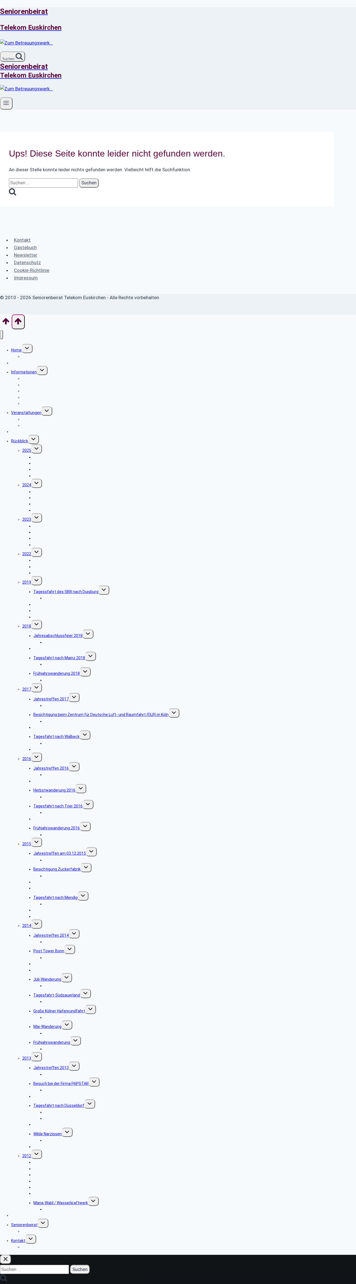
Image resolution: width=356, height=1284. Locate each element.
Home (16, 350)
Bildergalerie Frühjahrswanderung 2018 (79, 680)
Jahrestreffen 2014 (51, 935)
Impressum (26, 278)
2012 (26, 1156)
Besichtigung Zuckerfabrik (57, 869)
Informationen (24, 372)
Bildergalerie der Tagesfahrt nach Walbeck (82, 743)
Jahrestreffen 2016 (51, 768)
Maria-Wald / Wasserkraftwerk (60, 1203)
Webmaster (32, 1247)
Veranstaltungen (26, 412)
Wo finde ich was (37, 356)
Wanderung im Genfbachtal (57, 1193)
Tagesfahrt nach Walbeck (56, 736)
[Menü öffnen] (6, 103)
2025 (26, 450)
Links (15, 1215)
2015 (26, 844)
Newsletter (25, 255)
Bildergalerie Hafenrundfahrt (69, 1017)
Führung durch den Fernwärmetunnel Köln (70, 544)
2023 (26, 519)
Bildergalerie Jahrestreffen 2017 (73, 705)
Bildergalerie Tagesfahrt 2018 (71, 664)
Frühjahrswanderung (51, 476)
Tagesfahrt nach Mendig (55, 897)
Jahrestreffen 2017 (51, 699)
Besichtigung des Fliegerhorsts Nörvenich (70, 510)
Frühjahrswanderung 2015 (56, 916)
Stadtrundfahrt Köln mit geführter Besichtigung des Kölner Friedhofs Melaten (102, 469)
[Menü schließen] (1, 334)
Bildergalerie (55, 1209)
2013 (26, 1058)
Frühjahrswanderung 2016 (56, 828)
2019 (26, 582)
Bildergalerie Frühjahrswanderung (74, 834)
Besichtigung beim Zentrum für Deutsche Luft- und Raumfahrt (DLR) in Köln (101, 714)
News (16, 363)
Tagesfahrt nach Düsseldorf (58, 1105)
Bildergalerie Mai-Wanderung (69, 1033)
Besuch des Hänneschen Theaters (64, 648)
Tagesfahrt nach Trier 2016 (58, 806)
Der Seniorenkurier (27, 431)
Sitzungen (31, 1231)
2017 (26, 689)
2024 (26, 485)
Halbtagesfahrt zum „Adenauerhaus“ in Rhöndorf (77, 573)
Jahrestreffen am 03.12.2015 (59, 853)
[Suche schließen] (5, 1259)
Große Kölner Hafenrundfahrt (59, 1011)
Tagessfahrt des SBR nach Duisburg (65, 591)
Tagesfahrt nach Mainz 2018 (59, 658)
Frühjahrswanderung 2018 (56, 673)
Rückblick (19, 441)
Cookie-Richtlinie (31, 270)
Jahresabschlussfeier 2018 (58, 635)
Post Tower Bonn (48, 951)
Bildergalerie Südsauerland (68, 1001)
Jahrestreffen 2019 (51, 617)
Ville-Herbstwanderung (53, 1096)
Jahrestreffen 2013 (51, 1067)
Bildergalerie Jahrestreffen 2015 (73, 860)
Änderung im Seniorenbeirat (58, 1146)
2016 (26, 759)
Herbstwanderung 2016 (54, 790)
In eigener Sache (37, 403)
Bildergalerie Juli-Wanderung (69, 985)
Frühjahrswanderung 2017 (56, 749)
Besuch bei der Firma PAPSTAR (61, 1083)
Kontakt (22, 240)
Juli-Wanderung (47, 979)
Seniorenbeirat (24, 1225)
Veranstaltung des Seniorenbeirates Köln (59, 419)
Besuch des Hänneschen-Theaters (64, 888)
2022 (26, 554)
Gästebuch (25, 247)
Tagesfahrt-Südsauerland (56, 995)
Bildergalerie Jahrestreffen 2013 (73, 1074)
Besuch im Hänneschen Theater (62, 1124)
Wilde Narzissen (47, 1134)
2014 (26, 925)
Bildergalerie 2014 (60, 942)
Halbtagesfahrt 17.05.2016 (57, 819)
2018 (26, 626)
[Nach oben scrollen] (6, 323)
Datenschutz (27, 262)
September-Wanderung (54, 970)
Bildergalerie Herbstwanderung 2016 (76, 797)
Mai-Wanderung (47, 1026)
